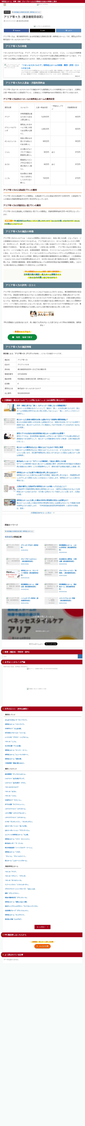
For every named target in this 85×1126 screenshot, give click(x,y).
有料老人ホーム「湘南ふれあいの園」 (16, 902)
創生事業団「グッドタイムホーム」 (16, 774)
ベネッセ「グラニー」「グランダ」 (16, 876)
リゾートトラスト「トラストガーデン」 (17, 884)
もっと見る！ (41, 927)
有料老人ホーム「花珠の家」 (13, 758)
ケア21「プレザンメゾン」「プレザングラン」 (19, 821)
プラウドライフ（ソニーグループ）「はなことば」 (20, 889)
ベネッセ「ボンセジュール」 (13, 880)
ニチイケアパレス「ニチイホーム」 (16, 808)
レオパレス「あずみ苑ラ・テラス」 (16, 782)
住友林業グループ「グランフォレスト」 (17, 910)
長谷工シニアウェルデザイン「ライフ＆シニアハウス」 (22, 906)
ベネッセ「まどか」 (11, 791)
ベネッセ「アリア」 (11, 871)
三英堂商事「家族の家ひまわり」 (15, 763)
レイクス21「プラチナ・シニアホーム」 (17, 737)
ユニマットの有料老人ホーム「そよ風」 (17, 834)
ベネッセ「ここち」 (11, 741)
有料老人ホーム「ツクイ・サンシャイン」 (18, 839)
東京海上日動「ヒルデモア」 (13, 919)
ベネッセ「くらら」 (11, 795)
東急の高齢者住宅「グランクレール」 (16, 897)
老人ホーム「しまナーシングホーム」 (16, 860)
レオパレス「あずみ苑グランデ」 (15, 778)
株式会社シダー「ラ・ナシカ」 (14, 843)
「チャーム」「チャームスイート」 (16, 856)
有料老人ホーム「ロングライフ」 (15, 914)
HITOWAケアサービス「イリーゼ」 (15, 733)
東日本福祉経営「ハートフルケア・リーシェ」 (19, 847)
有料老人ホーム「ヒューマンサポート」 (17, 754)
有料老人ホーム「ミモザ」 (13, 852)
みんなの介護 (43, 946)
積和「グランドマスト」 (12, 893)
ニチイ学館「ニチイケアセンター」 (16, 813)
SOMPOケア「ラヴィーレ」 (13, 800)
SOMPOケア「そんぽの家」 (13, 728)
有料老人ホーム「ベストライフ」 (15, 724)
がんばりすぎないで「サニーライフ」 (16, 720)
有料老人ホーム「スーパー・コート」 (16, 750)
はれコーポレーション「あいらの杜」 (16, 826)
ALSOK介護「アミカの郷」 (13, 746)
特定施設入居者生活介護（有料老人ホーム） (27, 12)
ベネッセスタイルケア (11, 787)
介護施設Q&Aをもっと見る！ (42, 513)
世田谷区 (7, 12)
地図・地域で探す (24, 337)
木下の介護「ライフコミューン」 (15, 804)
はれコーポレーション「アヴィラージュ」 (18, 830)
